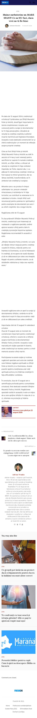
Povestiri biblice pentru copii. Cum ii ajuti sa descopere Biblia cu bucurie (18, 663)
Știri (17, 11)
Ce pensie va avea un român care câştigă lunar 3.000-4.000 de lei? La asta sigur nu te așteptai (16, 453)
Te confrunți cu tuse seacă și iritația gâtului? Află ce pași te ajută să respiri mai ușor (16, 618)
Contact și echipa (18, 712)
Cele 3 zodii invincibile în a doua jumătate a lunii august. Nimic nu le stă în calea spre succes (21, 438)
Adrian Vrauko (15, 25)
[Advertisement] (18, 93)
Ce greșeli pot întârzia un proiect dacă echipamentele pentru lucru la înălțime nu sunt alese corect (18, 573)
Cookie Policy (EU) (11, 709)
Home (8, 706)
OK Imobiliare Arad (26, 709)
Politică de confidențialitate (22, 706)
